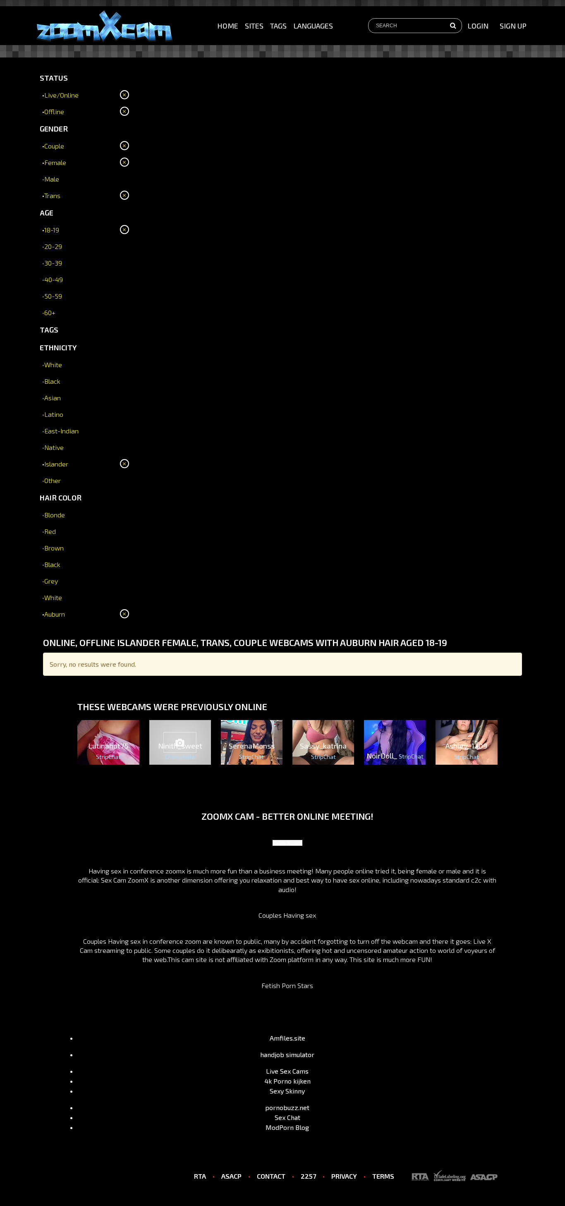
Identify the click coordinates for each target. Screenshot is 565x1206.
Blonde (54, 515)
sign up (513, 25)
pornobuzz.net (287, 1107)
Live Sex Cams (287, 1071)
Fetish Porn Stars (287, 985)
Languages (313, 25)
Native (54, 447)
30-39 (53, 263)
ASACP (231, 1176)
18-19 (51, 230)
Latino (53, 414)
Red (50, 531)
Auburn (54, 614)
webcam (405, 941)
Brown (54, 548)
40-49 (53, 279)
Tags (278, 25)
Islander (56, 464)
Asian (52, 398)
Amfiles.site (287, 1038)
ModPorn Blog (287, 1127)
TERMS (383, 1176)
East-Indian (61, 431)
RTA (200, 1176)
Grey (51, 581)
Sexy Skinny (287, 1091)
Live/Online (61, 95)
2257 (308, 1176)
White (53, 364)
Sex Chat (287, 1117)
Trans (52, 195)
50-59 (53, 296)
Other (52, 480)
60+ (49, 312)
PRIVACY (344, 1176)
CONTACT (271, 1176)
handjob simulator (287, 1054)
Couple (54, 146)
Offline (54, 111)
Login (477, 25)
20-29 (53, 246)
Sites (254, 25)
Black (52, 381)
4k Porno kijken (287, 1081)
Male (51, 179)
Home (227, 25)
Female (55, 162)
